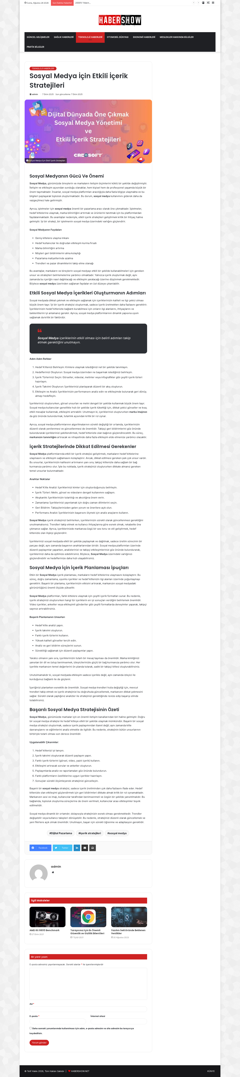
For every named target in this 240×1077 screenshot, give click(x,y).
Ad (32, 1004)
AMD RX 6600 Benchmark (44, 930)
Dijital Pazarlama (61, 833)
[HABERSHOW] (120, 19)
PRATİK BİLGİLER (35, 47)
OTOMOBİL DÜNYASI (117, 37)
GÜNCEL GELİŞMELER (38, 37)
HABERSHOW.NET (80, 1071)
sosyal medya (118, 833)
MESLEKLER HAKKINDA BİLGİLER (176, 37)
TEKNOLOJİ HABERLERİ (90, 37)
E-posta (34, 1016)
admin (35, 94)
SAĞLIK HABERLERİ (64, 37)
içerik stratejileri (90, 833)
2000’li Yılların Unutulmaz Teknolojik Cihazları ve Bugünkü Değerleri (109, 2)
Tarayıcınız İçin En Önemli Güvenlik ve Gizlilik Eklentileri (87, 932)
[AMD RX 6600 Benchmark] (47, 917)
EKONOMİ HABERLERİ (144, 37)
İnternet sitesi (98, 1016)
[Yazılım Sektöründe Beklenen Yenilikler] (129, 917)
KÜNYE (211, 1071)
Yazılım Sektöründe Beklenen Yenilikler (128, 932)
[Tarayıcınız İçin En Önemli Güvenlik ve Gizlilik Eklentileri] (88, 917)
